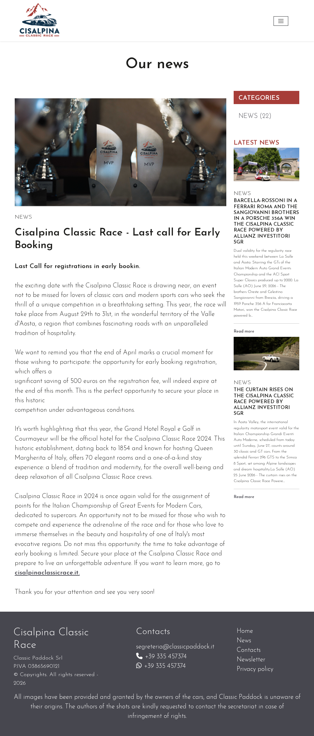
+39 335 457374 (166, 656)
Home (245, 631)
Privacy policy (255, 669)
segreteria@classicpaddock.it (175, 647)
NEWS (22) (255, 116)
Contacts (249, 650)
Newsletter (251, 659)
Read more (244, 331)
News (244, 640)
